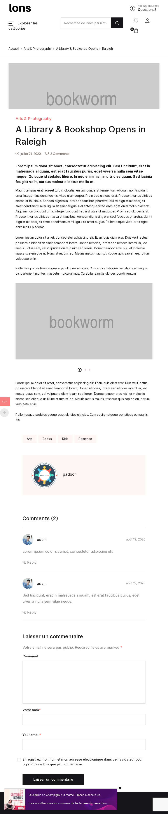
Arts (29, 439)
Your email (32, 735)
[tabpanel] (84, 321)
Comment (30, 656)
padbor (69, 474)
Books (47, 439)
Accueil (14, 48)
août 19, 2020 (135, 539)
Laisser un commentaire (53, 779)
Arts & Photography (38, 48)
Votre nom (32, 710)
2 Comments (60, 154)
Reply (32, 562)
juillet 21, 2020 (31, 154)
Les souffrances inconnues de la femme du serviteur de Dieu (69, 803)
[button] (147, 21)
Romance (85, 439)
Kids (65, 439)
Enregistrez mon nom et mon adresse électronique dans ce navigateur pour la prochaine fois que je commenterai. (83, 761)
